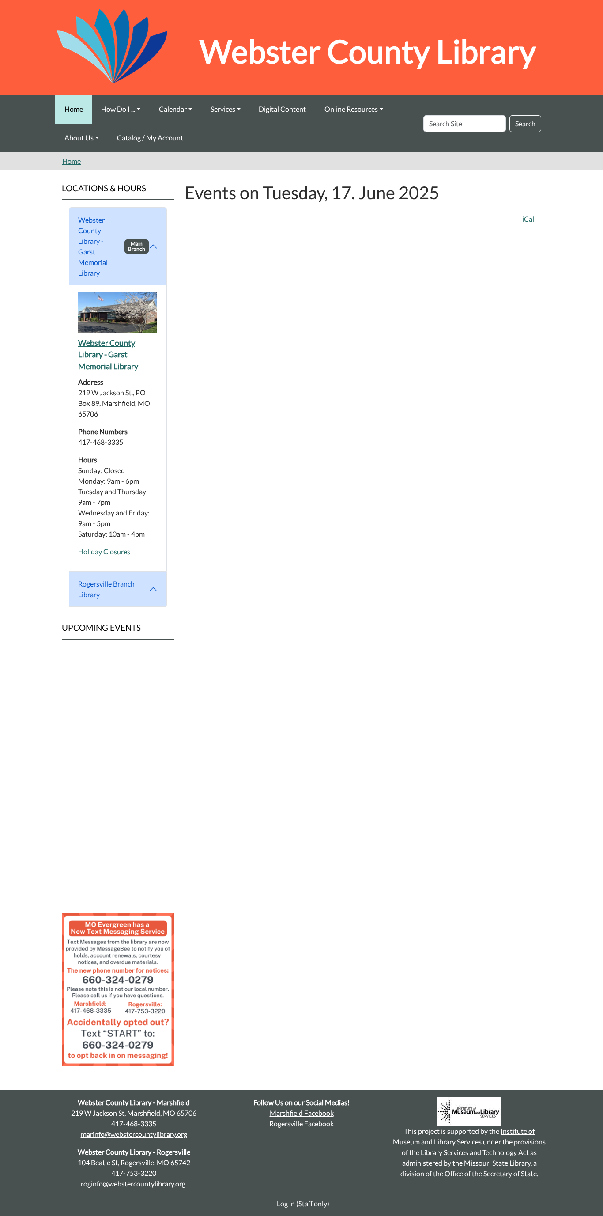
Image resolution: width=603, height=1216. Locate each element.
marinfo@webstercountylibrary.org (134, 1134)
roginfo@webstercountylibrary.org (133, 1183)
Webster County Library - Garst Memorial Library (111, 246)
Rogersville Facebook (301, 1123)
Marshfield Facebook (302, 1113)
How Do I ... (118, 109)
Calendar (173, 109)
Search (525, 123)
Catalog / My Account (150, 137)
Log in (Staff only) (303, 1203)
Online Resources (351, 109)
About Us (79, 137)
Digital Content (282, 109)
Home (73, 109)
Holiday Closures (104, 551)
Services (223, 109)
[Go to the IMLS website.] (469, 1111)
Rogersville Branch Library (106, 589)
